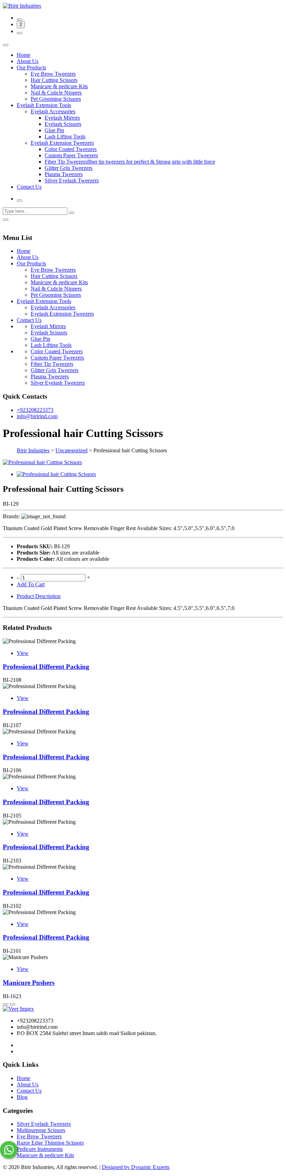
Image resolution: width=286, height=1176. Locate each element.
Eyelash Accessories (53, 111)
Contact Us (29, 187)
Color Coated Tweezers (71, 149)
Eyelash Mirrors (62, 118)
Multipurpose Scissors (41, 1130)
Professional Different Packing (46, 666)
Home (23, 55)
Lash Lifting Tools (65, 137)
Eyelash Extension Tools (44, 105)
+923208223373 (35, 410)
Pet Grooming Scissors (56, 99)
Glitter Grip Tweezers (68, 168)
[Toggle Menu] (5, 45)
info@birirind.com (37, 416)
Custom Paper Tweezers (71, 155)
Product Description (39, 596)
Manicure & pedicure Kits (59, 86)
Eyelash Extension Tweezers (62, 143)
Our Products (31, 67)
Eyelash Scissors (63, 124)
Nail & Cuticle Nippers (56, 93)
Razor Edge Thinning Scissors (50, 1143)
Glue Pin (54, 130)
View (23, 653)
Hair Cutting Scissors (54, 80)
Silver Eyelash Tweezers (72, 180)
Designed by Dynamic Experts (136, 1167)
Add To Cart (31, 584)
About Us (27, 61)
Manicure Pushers (28, 982)
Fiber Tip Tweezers (52, 364)
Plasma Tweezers (64, 174)
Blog (22, 1097)
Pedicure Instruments (40, 1149)
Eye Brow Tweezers (53, 74)
